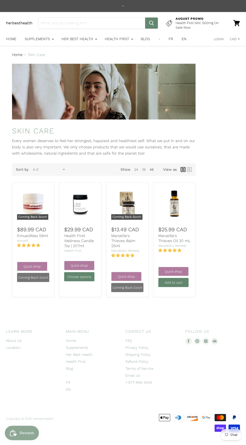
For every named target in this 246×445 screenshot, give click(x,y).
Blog (145, 39)
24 (136, 169)
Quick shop (32, 266)
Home (11, 39)
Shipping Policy (138, 354)
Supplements (38, 39)
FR (171, 39)
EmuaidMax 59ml (32, 235)
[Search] (151, 23)
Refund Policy (136, 361)
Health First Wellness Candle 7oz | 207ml (79, 240)
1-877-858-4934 (138, 382)
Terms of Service (139, 368)
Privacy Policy (136, 347)
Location (13, 347)
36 (144, 169)
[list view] (189, 169)
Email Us (132, 375)
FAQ (128, 340)
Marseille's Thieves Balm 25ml (123, 240)
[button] (29, 245)
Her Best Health (78, 39)
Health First (117, 39)
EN (184, 39)
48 (152, 169)
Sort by (22, 170)
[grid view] (183, 169)
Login (219, 39)
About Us (14, 340)
